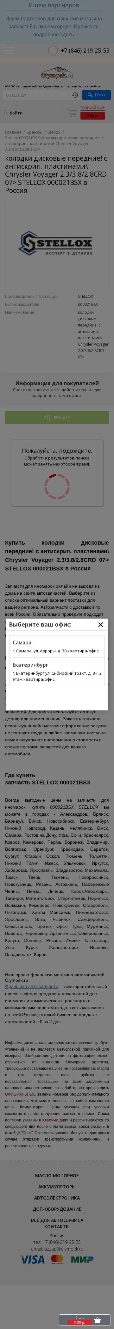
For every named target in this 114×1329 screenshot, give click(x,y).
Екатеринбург (30, 664)
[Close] (100, 624)
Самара (22, 642)
